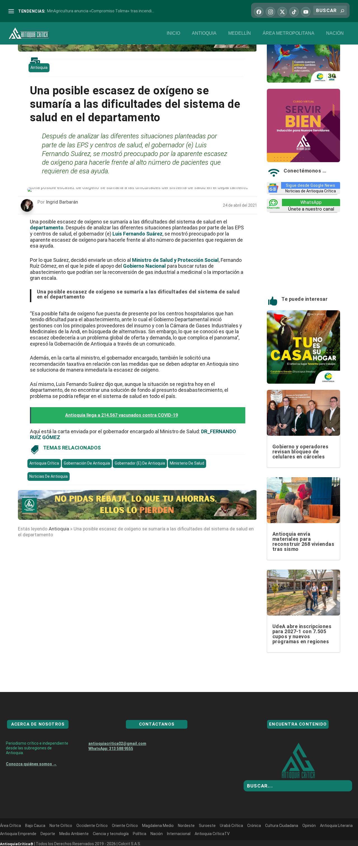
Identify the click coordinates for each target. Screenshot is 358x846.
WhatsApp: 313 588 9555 (110, 768)
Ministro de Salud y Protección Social (175, 260)
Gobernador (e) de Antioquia (140, 463)
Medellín (239, 33)
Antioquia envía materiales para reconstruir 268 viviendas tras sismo (303, 541)
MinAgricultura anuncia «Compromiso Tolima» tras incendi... (100, 11)
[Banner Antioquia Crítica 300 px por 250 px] (303, 81)
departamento (46, 227)
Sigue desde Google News (310, 185)
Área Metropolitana (288, 33)
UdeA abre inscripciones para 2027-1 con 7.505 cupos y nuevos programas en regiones (302, 633)
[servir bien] (303, 160)
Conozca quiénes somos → (31, 784)
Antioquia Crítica (44, 463)
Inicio (173, 33)
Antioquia (204, 33)
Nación (335, 33)
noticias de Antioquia (48, 476)
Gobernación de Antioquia (87, 463)
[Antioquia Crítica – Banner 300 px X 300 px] (303, 382)
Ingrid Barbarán (62, 202)
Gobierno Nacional (144, 266)
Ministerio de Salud (187, 463)
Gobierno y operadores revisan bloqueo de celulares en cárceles (300, 452)
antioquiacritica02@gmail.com (117, 763)
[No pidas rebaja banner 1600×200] (137, 50)
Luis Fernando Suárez (137, 234)
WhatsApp (311, 202)
